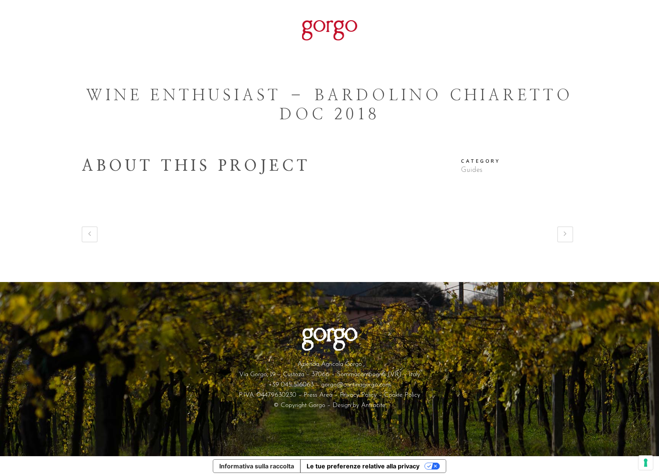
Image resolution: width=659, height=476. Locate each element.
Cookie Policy (402, 395)
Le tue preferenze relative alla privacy (363, 466)
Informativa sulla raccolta (256, 466)
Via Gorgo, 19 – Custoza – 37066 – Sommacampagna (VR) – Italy (329, 374)
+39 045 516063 (291, 384)
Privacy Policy (358, 395)
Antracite (373, 405)
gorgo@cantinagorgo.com (356, 384)
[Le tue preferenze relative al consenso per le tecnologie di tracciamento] (645, 462)
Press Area (318, 395)
